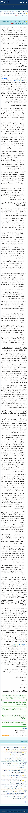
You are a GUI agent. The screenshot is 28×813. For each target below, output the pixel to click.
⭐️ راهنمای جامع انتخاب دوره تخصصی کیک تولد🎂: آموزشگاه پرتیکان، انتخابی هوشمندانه (13, 787)
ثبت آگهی (6, 2)
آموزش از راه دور (4, 12)
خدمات (11, 12)
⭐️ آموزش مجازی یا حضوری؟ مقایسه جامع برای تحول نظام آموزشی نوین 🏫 (13, 777)
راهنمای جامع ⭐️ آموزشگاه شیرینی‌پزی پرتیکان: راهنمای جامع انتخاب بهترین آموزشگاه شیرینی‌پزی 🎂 (13, 765)
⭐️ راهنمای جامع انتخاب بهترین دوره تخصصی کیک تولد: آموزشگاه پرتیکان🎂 (13, 754)
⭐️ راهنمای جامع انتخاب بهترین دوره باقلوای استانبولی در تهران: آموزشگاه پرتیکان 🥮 (14, 749)
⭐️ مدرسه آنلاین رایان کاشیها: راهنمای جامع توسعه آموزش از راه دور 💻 (14, 771)
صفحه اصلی (17, 12)
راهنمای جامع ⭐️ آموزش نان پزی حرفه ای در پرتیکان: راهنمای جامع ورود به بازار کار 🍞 (14, 759)
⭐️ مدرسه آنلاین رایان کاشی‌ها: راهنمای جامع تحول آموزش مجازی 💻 (14, 797)
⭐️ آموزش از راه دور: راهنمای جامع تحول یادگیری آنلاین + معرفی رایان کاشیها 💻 (13, 782)
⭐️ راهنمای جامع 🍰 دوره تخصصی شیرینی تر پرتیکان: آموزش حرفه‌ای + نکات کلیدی (13, 792)
